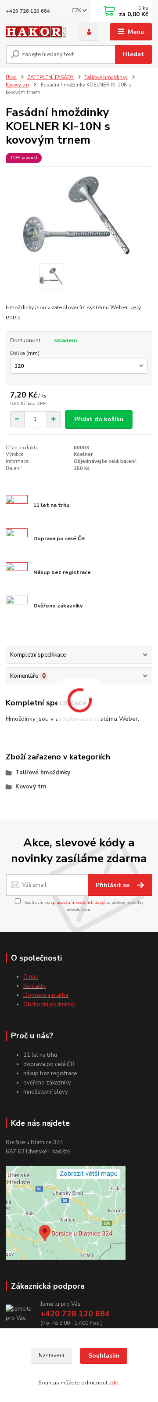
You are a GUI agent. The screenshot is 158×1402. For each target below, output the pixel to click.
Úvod (11, 77)
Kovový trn (17, 85)
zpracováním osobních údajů (77, 902)
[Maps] (66, 1212)
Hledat (133, 54)
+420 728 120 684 (28, 11)
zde (113, 1382)
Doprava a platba (45, 995)
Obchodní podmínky (49, 1004)
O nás (30, 977)
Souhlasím (103, 1355)
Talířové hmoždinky (106, 77)
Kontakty (34, 986)
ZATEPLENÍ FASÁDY (50, 77)
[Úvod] (36, 32)
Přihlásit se (113, 885)
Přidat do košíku (98, 419)
